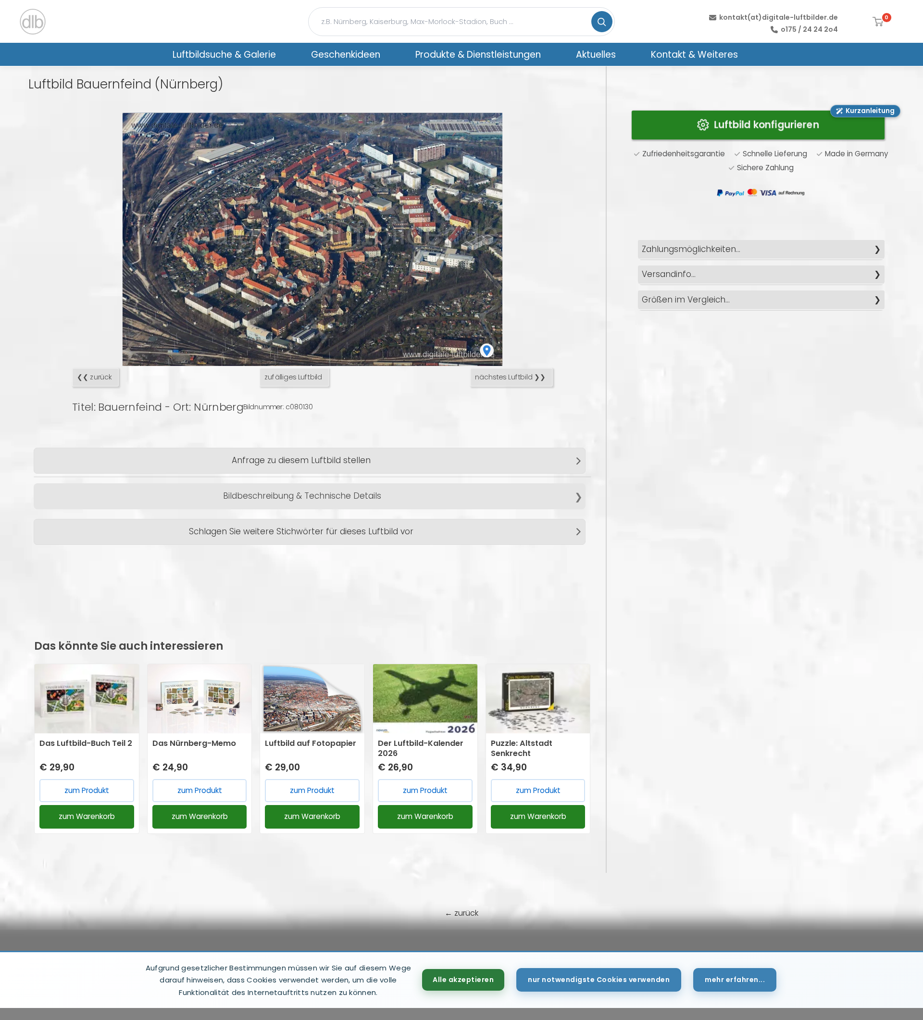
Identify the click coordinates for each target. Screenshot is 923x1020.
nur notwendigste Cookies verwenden (599, 979)
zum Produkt (86, 790)
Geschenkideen (345, 54)
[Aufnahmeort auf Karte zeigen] (487, 351)
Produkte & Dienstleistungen (478, 54)
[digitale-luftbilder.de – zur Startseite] (33, 22)
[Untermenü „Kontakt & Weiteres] (750, 54)
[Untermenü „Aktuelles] (628, 54)
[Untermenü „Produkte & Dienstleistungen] (553, 54)
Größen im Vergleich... (686, 299)
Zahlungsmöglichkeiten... (691, 249)
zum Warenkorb (87, 816)
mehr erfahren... (735, 979)
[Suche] (601, 21)
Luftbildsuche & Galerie (224, 54)
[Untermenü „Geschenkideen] (393, 54)
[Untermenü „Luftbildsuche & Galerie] (288, 54)
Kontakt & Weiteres (694, 54)
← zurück (461, 913)
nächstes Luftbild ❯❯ (510, 377)
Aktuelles (596, 54)
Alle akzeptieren (463, 979)
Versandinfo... (669, 274)
